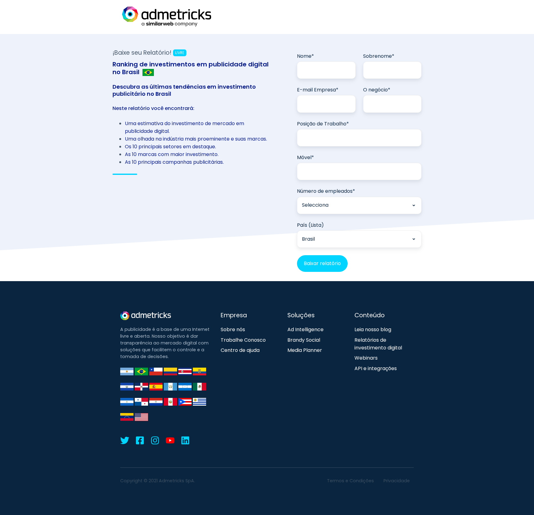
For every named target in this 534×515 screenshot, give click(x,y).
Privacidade (397, 481)
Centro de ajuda (240, 350)
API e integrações (375, 368)
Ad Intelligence (305, 329)
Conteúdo (369, 315)
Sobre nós (233, 329)
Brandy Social (303, 340)
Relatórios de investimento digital (378, 343)
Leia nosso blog (372, 329)
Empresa (234, 315)
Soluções (301, 315)
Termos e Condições (350, 481)
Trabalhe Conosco (243, 340)
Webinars (366, 357)
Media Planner (304, 350)
